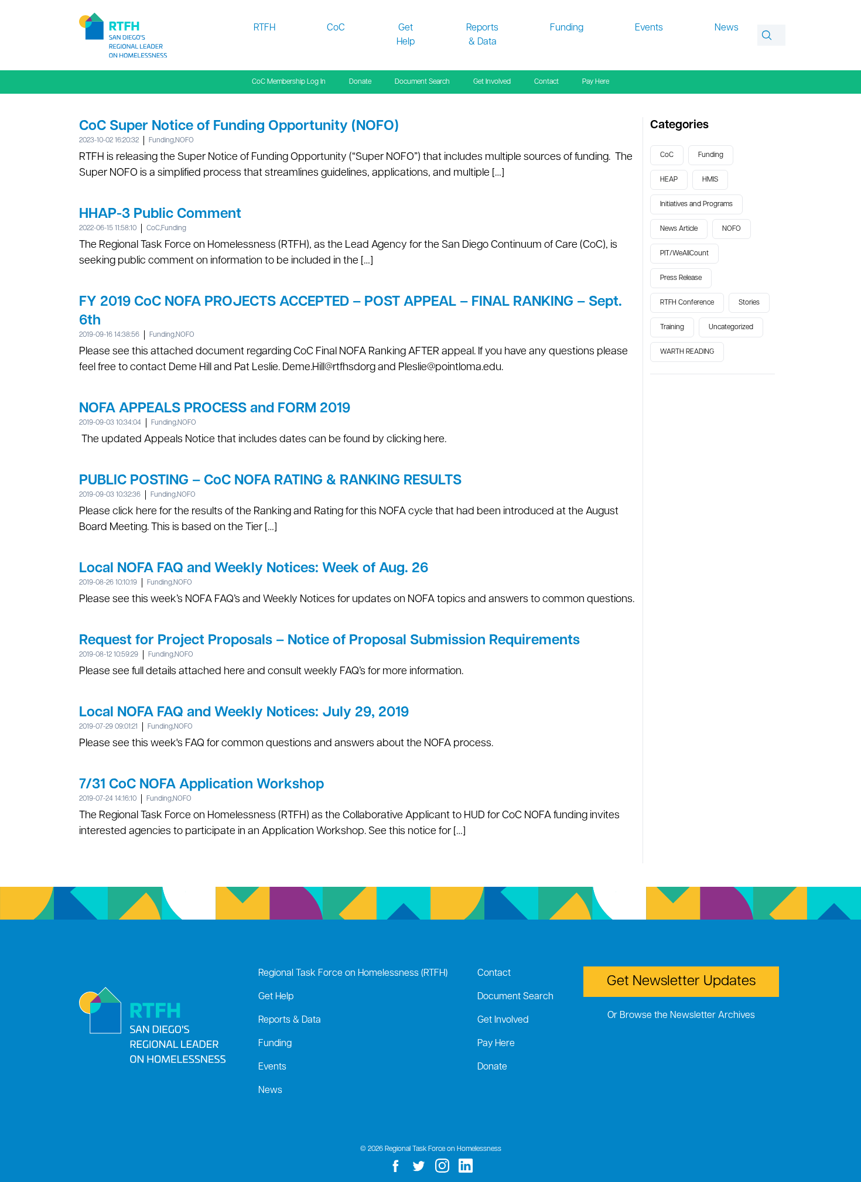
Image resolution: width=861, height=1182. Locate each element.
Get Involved (492, 82)
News (727, 28)
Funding (566, 28)
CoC (336, 28)
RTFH (264, 28)
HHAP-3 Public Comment (160, 214)
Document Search (422, 82)
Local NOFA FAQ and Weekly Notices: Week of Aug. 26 (253, 569)
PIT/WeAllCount (684, 253)
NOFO (184, 140)
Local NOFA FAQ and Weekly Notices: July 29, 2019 (244, 713)
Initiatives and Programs (696, 204)
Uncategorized (731, 327)
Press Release (681, 278)
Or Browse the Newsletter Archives (681, 1015)
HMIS (710, 179)
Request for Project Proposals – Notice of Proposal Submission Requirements (329, 641)
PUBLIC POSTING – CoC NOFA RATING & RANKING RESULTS (270, 481)
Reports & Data (482, 35)
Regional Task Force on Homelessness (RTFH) (352, 973)
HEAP (669, 179)
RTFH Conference (687, 302)
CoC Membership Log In (289, 82)
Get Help (406, 35)
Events (649, 28)
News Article (679, 229)
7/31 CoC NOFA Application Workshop (201, 785)
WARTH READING (687, 352)
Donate (360, 82)
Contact (546, 82)
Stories (749, 302)
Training (672, 327)
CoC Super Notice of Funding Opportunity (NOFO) (239, 126)
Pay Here (595, 82)
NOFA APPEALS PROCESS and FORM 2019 (214, 409)
